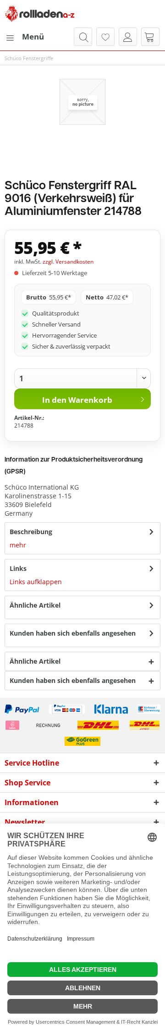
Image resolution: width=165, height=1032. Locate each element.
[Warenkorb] (150, 37)
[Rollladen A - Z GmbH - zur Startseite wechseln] (40, 14)
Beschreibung (31, 531)
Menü (33, 36)
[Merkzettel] (105, 37)
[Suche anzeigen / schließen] (83, 37)
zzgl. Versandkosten (68, 261)
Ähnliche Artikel (35, 605)
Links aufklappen (36, 581)
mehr (18, 545)
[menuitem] (24, 37)
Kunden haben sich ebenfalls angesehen (73, 633)
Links (18, 568)
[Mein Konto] (128, 37)
